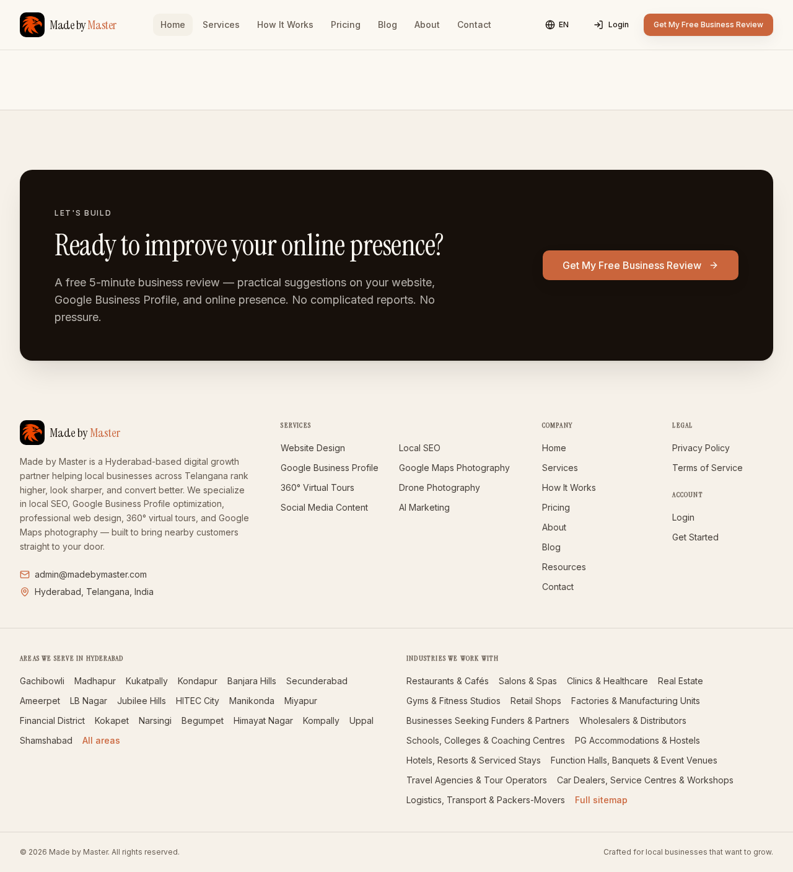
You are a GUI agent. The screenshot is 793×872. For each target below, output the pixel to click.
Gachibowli (42, 681)
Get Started (695, 537)
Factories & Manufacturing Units (635, 700)
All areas (101, 740)
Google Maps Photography (454, 467)
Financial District (52, 720)
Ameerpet (40, 700)
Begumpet (203, 720)
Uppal (361, 720)
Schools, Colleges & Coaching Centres (485, 740)
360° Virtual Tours (317, 487)
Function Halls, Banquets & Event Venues (634, 760)
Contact (474, 24)
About (427, 24)
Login (618, 24)
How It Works (285, 24)
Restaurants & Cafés (447, 681)
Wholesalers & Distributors (632, 720)
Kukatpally (147, 681)
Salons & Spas (528, 681)
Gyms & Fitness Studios (453, 700)
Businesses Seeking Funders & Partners (487, 720)
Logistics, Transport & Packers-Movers (485, 800)
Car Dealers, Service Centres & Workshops (645, 780)
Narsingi (155, 720)
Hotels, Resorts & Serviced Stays (473, 760)
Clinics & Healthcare (607, 681)
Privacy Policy (701, 448)
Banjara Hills (251, 681)
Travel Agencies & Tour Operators (476, 780)
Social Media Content (324, 507)
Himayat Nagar (263, 720)
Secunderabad (317, 681)
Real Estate (680, 681)
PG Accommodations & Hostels (637, 740)
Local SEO (419, 448)
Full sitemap (601, 800)
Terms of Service (707, 467)
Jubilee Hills (141, 700)
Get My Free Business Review (708, 24)
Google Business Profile (330, 467)
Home (172, 24)
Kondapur (197, 681)
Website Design (313, 448)
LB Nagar (88, 700)
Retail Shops (535, 700)
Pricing (346, 24)
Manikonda (251, 700)
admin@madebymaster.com (91, 574)
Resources (564, 567)
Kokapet (112, 720)
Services (221, 24)
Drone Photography (439, 487)
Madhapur (95, 681)
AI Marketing (424, 507)
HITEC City (197, 700)
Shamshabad (46, 740)
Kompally (321, 720)
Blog (387, 24)
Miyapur (300, 700)
